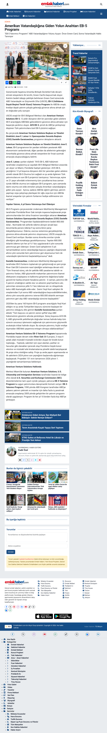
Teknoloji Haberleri (18, 679)
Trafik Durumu (46, 586)
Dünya (7, 22)
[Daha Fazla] (18, 82)
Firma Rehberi (13, 693)
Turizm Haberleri (88, 12)
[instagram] (34, 634)
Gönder (11, 552)
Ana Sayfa (11, 639)
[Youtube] (39, 460)
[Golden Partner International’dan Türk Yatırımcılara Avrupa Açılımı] (36, 477)
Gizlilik (67, 595)
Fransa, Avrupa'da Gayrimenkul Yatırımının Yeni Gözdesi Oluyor (15, 486)
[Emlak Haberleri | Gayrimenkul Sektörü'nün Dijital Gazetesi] (55, 4)
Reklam (87, 595)
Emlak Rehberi (13, 16)
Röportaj (10, 698)
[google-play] (63, 616)
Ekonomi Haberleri (33, 12)
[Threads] (33, 606)
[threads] (77, 634)
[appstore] (44, 616)
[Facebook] (24, 460)
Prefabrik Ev (69, 586)
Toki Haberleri (29, 16)
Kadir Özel (10, 87)
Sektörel (68, 588)
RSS (9, 626)
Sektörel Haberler (53, 12)
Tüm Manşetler (46, 590)
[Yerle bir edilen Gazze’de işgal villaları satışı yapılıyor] (57, 477)
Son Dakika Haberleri (48, 593)
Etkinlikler (15, 661)
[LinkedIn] (22, 606)
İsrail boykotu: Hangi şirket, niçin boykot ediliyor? (14, 509)
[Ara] (101, 4)
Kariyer (87, 593)
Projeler (87, 586)
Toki (66, 590)
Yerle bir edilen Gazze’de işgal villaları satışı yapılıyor (57, 486)
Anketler (10, 703)
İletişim (10, 709)
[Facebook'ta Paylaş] (7, 82)
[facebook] (12, 634)
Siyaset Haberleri (18, 677)
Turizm (87, 590)
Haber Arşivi (45, 595)
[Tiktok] (29, 606)
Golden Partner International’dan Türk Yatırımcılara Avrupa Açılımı (35, 487)
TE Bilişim (98, 626)
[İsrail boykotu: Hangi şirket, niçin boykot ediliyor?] (16, 500)
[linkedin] (98, 634)
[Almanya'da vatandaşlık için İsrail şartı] (36, 500)
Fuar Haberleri (16, 663)
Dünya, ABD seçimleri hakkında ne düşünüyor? (57, 508)
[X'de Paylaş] (11, 82)
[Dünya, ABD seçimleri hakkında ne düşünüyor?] (57, 500)
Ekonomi (68, 581)
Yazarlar (10, 690)
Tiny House (89, 588)
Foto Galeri (11, 684)
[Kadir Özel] (11, 451)
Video (9, 687)
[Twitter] (27, 460)
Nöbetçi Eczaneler (47, 581)
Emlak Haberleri (14, 12)
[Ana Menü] (101, 14)
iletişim (87, 597)
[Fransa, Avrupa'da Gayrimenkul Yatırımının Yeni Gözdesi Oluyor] (16, 477)
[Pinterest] (14, 606)
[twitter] (23, 634)
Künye (67, 597)
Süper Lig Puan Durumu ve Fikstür (24, 722)
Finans (67, 593)
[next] (87, 634)
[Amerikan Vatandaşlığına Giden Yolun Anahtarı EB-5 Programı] (37, 61)
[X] (10, 606)
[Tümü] (100, 45)
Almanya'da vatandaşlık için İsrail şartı (36, 508)
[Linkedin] (35, 460)
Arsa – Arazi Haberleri (20, 658)
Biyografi (11, 700)
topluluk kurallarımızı (26, 559)
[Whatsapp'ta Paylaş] (15, 82)
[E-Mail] (20, 460)
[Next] (6, 610)
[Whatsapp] (10, 610)
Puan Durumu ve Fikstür (49, 588)
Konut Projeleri (71, 12)
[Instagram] (31, 460)
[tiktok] (66, 634)
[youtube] (44, 634)
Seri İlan (10, 695)
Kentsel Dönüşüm (91, 583)
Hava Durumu (45, 583)
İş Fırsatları (15, 669)
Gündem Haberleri (18, 666)
